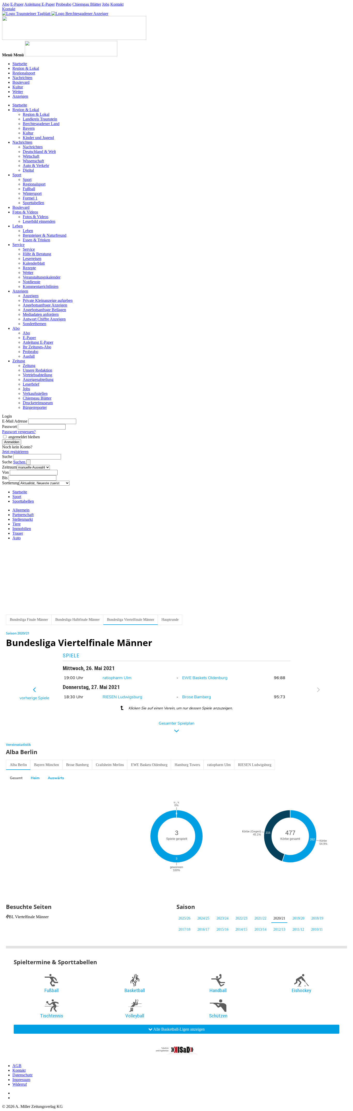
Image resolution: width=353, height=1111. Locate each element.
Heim (35, 778)
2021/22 (260, 918)
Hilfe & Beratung (37, 254)
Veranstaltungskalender (41, 277)
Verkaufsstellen (35, 393)
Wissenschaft (33, 161)
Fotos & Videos (25, 212)
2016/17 (203, 929)
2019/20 (298, 918)
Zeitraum (9, 467)
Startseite (19, 64)
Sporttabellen (33, 203)
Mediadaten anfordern (41, 314)
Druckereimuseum (38, 403)
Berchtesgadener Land (41, 123)
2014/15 (241, 929)
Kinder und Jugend (38, 137)
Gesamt (16, 778)
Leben (17, 226)
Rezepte (29, 268)
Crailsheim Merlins (110, 765)
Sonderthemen (34, 323)
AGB (16, 1065)
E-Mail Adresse (14, 421)
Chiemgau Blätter (86, 4)
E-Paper (17, 4)
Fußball (29, 189)
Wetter (17, 91)
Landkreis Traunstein (40, 119)
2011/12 (298, 929)
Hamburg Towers (187, 765)
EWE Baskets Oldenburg (204, 678)
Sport (16, 175)
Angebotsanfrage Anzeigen (45, 305)
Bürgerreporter (35, 407)
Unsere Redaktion (37, 370)
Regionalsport (23, 73)
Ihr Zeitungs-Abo (37, 347)
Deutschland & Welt (39, 151)
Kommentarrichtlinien (40, 286)
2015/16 (222, 929)
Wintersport (32, 193)
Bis (4, 478)
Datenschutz (22, 1075)
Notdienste (31, 282)
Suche (7, 456)
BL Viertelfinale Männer (29, 917)
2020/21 (279, 918)
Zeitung (18, 361)
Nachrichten (22, 77)
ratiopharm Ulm (117, 678)
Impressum (21, 1079)
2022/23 (241, 918)
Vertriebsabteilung (37, 375)
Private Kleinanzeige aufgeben (48, 300)
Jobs (105, 4)
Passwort (9, 426)
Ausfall (29, 356)
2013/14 (260, 929)
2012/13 (279, 929)
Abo (5, 4)
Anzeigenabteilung (38, 379)
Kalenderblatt (34, 263)
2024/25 (203, 918)
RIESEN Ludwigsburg (122, 697)
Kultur (17, 87)
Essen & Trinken (36, 240)
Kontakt (117, 4)
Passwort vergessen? (19, 432)
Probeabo (63, 4)
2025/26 (184, 918)
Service (18, 244)
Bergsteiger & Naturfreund (44, 235)
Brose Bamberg (196, 697)
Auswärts (56, 778)
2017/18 (184, 929)
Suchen (19, 462)
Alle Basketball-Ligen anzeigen (178, 1029)
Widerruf (19, 1084)
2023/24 (222, 918)
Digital (28, 170)
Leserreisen (32, 258)
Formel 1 (30, 198)
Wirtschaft (31, 156)
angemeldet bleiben (24, 437)
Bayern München (46, 765)
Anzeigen (20, 96)
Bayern (29, 128)
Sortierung (10, 483)
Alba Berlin (18, 765)
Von (5, 472)
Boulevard (20, 82)
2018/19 (317, 918)
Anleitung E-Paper (39, 4)
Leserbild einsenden (39, 221)
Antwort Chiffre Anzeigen (44, 319)
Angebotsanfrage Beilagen (44, 310)
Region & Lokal (25, 68)
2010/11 (317, 929)
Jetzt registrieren (15, 451)
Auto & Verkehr (36, 165)
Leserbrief (31, 384)
